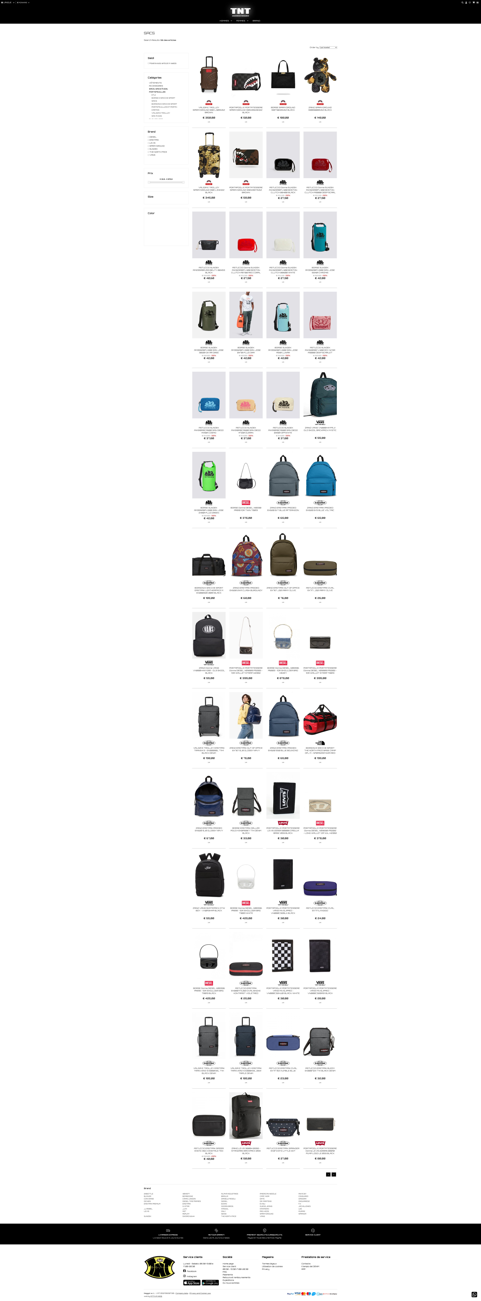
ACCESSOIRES (156, 86)
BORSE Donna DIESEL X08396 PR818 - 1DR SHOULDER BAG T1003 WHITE (246, 910)
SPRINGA (302, 1214)
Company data (182, 1293)
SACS (154, 101)
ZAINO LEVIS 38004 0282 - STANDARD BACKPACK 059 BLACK (246, 1150)
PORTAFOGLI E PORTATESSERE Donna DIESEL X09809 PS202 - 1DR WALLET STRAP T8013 (320, 670)
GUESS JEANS (266, 1206)
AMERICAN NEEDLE (268, 1194)
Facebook (192, 1271)
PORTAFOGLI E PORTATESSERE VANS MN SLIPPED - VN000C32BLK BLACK (283, 910)
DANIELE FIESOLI (228, 1199)
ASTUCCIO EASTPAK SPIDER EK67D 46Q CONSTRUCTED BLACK (209, 1150)
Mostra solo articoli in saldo (162, 63)
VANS (152, 155)
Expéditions (228, 1280)
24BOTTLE (148, 1194)
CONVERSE (149, 1199)
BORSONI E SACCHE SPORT (164, 104)
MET (184, 1211)
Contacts (306, 1264)
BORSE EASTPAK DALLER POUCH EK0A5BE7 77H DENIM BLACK (246, 830)
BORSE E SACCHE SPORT (163, 98)
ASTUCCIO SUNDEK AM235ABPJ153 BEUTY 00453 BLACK (209, 270)
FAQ (225, 1272)
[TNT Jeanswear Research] (240, 16)
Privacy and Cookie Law (200, 1293)
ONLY (223, 1211)
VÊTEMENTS (155, 83)
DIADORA (302, 1199)
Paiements (228, 1275)
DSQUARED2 (304, 1201)
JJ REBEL (148, 1209)
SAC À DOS (157, 116)
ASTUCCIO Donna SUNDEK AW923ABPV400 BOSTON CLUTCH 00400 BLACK (283, 190)
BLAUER (147, 1196)
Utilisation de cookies (272, 1266)
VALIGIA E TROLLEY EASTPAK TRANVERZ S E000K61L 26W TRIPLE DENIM (246, 1070)
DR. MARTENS (266, 1201)
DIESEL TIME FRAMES (192, 1201)
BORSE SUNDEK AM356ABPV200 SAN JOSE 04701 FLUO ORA (246, 350)
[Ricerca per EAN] (476, 3)
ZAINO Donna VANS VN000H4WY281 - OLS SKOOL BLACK (209, 670)
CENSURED (303, 1196)
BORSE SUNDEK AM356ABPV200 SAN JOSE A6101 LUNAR (283, 350)
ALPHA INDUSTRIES (229, 1194)
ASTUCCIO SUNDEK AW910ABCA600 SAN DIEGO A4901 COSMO (209, 430)
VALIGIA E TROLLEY (161, 113)
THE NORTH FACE (158, 152)
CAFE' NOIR (264, 1196)
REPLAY (186, 1214)
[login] (465, 3)
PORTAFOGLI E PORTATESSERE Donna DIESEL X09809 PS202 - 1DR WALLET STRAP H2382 (246, 670)
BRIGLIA (224, 1196)
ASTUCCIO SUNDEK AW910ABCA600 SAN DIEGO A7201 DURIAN (246, 430)
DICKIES (147, 1201)
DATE (262, 1199)
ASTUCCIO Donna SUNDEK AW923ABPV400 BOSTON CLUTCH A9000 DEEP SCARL (320, 190)
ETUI (154, 95)
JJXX (185, 1209)
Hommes (224, 21)
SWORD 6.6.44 (189, 1216)
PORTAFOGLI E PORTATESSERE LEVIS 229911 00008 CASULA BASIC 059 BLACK (283, 830)
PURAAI (301, 1211)
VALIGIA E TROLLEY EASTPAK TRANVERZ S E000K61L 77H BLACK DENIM (209, 1070)
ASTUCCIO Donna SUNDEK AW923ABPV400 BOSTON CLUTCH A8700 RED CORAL (246, 270)
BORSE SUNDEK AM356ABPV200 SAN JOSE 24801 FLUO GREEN (209, 510)
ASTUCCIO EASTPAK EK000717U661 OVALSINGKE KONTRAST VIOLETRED (246, 990)
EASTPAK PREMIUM (152, 1204)
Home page (228, 1264)
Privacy (265, 1269)
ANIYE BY (302, 1194)
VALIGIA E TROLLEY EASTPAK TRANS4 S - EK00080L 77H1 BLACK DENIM (209, 750)
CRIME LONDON (189, 1199)
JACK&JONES (304, 1206)
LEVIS (152, 143)
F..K (299, 1204)
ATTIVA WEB (156, 1296)
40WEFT (186, 1194)
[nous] (469, 3)
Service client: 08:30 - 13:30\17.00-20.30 (235, 1267)
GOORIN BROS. (227, 1206)
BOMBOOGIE (188, 1196)
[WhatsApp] (474, 1296)
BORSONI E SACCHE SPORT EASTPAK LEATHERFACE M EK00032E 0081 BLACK (209, 590)
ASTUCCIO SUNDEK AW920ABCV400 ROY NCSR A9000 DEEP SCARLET (320, 350)
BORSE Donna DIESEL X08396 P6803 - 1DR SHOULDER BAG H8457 (283, 670)
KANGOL (224, 1209)
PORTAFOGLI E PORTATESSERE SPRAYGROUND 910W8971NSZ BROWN (246, 190)
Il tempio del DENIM (310, 1266)
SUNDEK (153, 149)
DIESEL (152, 137)
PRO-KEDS (264, 1211)
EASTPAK (154, 140)
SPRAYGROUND (157, 146)
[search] (461, 3)
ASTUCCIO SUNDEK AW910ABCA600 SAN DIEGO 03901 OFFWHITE (283, 430)
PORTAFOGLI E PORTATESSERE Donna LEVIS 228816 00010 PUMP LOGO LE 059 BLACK (320, 1150)
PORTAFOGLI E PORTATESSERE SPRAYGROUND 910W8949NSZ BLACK (246, 110)
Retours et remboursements (236, 1277)
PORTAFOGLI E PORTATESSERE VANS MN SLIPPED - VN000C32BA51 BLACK (320, 990)
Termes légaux (269, 1264)
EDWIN (224, 1204)
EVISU (262, 1204)
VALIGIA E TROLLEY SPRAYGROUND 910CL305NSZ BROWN (209, 110)
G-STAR (186, 1206)
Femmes (240, 21)
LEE (300, 1209)
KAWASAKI (264, 1209)
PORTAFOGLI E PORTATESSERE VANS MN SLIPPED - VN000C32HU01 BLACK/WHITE (283, 990)
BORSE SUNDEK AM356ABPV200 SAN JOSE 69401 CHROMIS (320, 270)
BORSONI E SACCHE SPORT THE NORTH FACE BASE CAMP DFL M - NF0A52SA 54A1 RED (320, 750)
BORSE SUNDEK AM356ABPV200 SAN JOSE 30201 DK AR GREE (209, 350)
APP (303, 1269)
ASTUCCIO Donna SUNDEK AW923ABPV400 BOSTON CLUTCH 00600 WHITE (283, 270)
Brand (256, 21)
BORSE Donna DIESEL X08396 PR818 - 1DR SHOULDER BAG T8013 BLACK (209, 990)
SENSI (223, 1214)
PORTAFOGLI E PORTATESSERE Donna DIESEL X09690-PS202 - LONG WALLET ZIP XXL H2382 (320, 830)
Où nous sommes (231, 1283)
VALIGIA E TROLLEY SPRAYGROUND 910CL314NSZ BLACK (208, 190)
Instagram (192, 1276)
